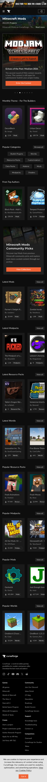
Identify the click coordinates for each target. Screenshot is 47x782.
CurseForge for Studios (33, 742)
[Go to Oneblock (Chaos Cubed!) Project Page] (13, 627)
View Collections (23, 269)
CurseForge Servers (32, 711)
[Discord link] (17, 674)
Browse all (38, 147)
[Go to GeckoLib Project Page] (13, 581)
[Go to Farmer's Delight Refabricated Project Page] (13, 303)
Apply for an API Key (10, 737)
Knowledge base (31, 721)
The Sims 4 (6, 699)
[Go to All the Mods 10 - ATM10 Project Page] (13, 535)
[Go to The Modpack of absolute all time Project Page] (13, 349)
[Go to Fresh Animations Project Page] (13, 488)
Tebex (27, 746)
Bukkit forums (30, 707)
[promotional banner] (23, 3)
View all (40, 282)
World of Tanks (8, 715)
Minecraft (6, 691)
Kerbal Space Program (10, 707)
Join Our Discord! (31, 687)
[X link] (22, 674)
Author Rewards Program (11, 733)
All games (5, 687)
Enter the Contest (23, 83)
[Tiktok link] (8, 674)
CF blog (28, 695)
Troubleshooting (31, 725)
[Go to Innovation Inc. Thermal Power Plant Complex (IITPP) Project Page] (13, 442)
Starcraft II (6, 703)
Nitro (27, 750)
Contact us (29, 729)
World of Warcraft (9, 695)
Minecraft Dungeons (10, 711)
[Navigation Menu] (3, 11)
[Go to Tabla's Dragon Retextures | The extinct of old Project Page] (13, 396)
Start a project (7, 725)
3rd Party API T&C (9, 740)
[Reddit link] (26, 674)
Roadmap (28, 703)
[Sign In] (41, 11)
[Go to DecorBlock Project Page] (13, 122)
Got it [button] (23, 776)
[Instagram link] (3, 674)
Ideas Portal (29, 691)
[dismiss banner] (43, 2)
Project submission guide (11, 729)
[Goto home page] (9, 11)
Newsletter (29, 699)
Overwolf (28, 738)
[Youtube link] (13, 674)
